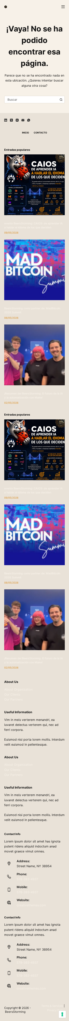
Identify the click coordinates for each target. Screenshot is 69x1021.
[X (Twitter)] (11, 120)
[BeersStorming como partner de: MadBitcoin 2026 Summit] (34, 270)
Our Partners (13, 699)
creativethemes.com (31, 905)
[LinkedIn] (5, 120)
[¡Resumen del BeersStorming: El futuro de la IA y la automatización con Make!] (34, 354)
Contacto (40, 132)
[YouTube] (17, 120)
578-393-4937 (27, 879)
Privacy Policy (56, 1010)
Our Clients (12, 694)
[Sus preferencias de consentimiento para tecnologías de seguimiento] (62, 1014)
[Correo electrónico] (22, 120)
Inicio (25, 132)
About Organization (18, 689)
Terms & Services (52, 1005)
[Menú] (63, 6)
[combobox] (31, 99)
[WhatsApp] (28, 120)
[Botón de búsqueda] (61, 99)
